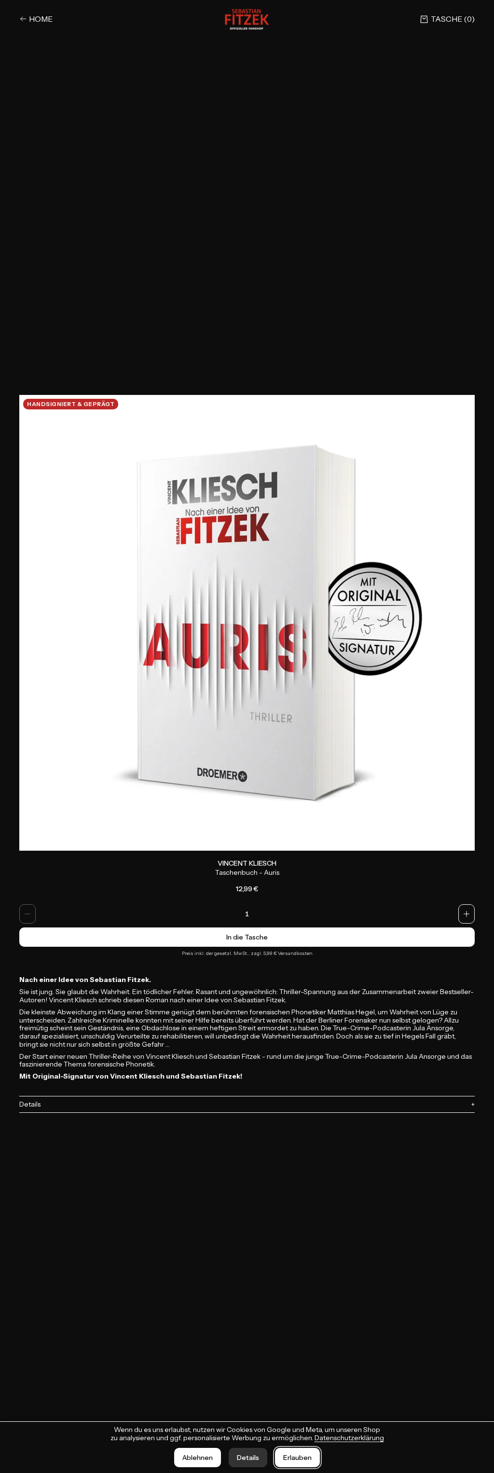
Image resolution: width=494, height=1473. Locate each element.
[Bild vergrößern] (247, 623)
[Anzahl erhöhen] (466, 914)
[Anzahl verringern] (27, 914)
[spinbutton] (247, 914)
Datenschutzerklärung (349, 1437)
